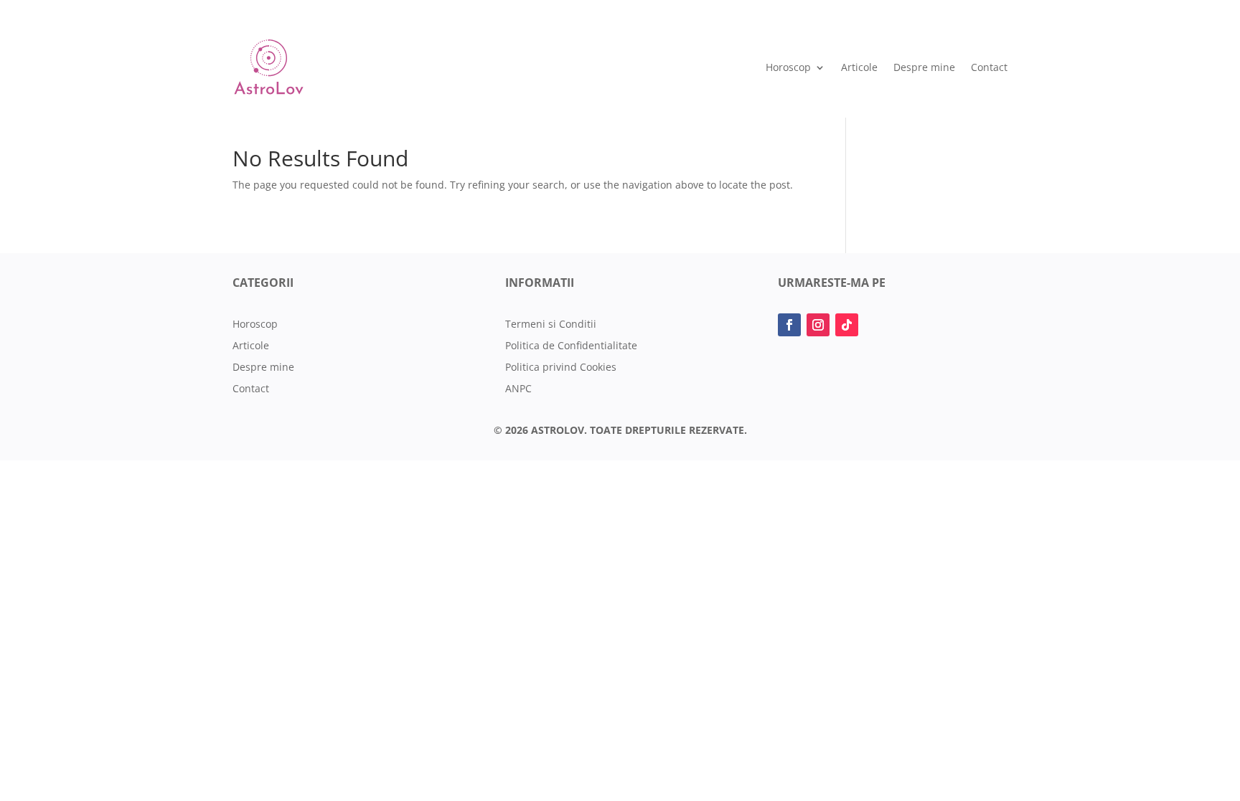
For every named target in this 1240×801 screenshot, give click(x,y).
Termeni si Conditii (550, 325)
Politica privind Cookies (560, 368)
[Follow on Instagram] (818, 324)
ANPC (518, 389)
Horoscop (788, 67)
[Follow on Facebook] (789, 324)
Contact (989, 67)
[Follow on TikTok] (846, 324)
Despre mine (924, 67)
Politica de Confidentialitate (571, 346)
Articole (859, 67)
